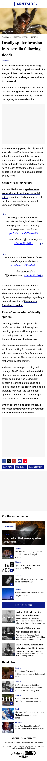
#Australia (35, 467)
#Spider (20, 467)
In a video (17, 293)
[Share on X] (9, 461)
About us (17, 738)
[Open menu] (3, 3)
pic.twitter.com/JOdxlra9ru (23, 265)
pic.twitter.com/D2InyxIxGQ (23, 233)
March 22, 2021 (33, 275)
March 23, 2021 (23, 243)
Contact (30, 738)
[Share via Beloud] (25, 461)
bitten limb (30, 387)
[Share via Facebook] (4, 461)
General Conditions (23, 742)
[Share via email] (20, 461)
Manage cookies (37, 742)
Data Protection (9, 742)
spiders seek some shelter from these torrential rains (21, 193)
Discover (5, 60)
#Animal (7, 467)
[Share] (14, 461)
